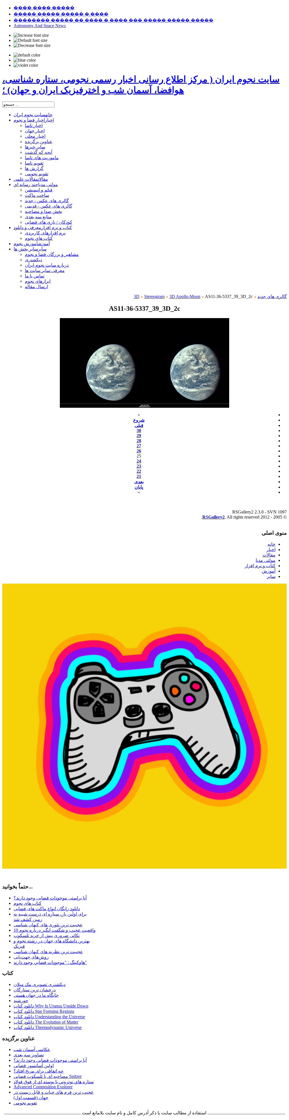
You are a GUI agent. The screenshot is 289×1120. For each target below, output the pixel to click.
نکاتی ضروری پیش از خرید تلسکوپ (47, 935)
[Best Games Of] (144, 867)
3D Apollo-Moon (184, 296)
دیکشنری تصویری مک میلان (39, 984)
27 (139, 445)
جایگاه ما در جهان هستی (36, 995)
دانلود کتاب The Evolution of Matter (46, 1022)
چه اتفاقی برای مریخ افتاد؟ (39, 1071)
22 (139, 471)
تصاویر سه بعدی (29, 1054)
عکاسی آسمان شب (32, 1049)
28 (139, 440)
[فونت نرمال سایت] (30, 40)
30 (139, 430)
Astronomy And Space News (40, 25)
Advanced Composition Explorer (43, 1086)
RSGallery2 (213, 517)
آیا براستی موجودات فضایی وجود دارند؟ (50, 897)
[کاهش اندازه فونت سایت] (32, 45)
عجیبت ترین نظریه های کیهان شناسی (48, 951)
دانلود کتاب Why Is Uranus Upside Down (51, 1006)
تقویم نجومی (25, 1102)
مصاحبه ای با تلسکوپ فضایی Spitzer (48, 1076)
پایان (139, 487)
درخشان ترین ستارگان (35, 989)
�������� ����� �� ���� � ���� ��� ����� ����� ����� (113, 20)
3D (136, 296)
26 (139, 450)
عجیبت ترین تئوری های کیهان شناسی (48, 924)
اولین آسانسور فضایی (34, 1065)
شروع (138, 420)
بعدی (139, 481)
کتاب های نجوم (27, 903)
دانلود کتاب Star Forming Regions (44, 1011)
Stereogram (154, 296)
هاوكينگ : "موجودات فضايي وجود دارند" (50, 962)
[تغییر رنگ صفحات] (27, 55)
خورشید (21, 1000)
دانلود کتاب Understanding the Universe (49, 1016)
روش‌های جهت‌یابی (31, 957)
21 (139, 476)
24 (139, 461)
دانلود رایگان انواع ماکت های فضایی (47, 908)
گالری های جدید (272, 296)
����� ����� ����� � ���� (61, 14)
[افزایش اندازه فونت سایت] (31, 35)
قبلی (139, 425)
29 (139, 435)
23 (139, 466)
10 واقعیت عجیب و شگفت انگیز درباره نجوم (55, 930)
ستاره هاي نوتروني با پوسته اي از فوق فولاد (54, 1081)
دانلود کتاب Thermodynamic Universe (48, 1027)
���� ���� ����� (44, 7)
